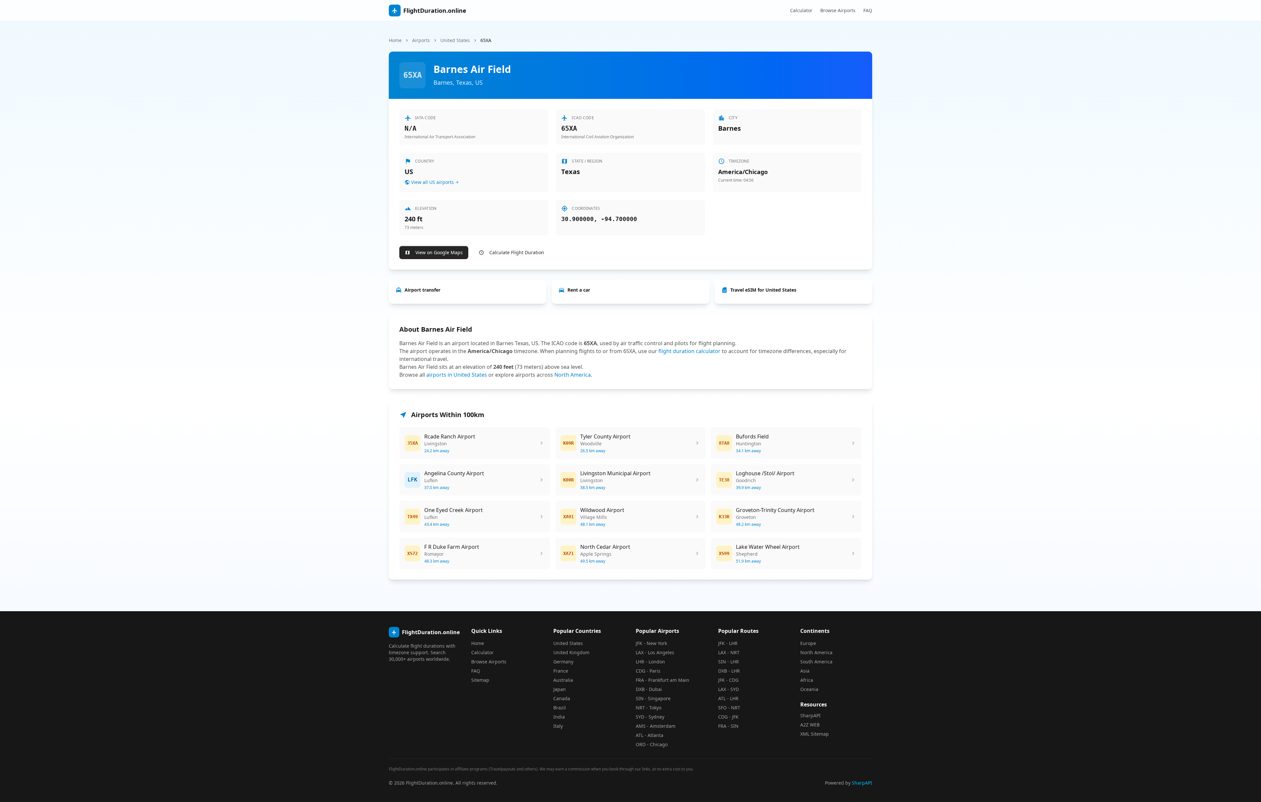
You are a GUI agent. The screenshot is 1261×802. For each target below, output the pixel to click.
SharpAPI (810, 715)
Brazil (559, 707)
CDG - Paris (648, 671)
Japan (559, 689)
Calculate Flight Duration (516, 252)
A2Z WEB (810, 725)
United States (455, 40)
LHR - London (650, 661)
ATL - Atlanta (649, 735)
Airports (421, 40)
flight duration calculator (689, 351)
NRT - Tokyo (648, 707)
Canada (561, 698)
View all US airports (432, 182)
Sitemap (480, 680)
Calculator (801, 10)
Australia (563, 680)
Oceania (809, 689)
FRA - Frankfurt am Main (662, 680)
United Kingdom (571, 652)
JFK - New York (651, 643)
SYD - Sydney (650, 717)
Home (395, 40)
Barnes (729, 128)
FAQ (867, 10)
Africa (806, 680)
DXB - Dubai (649, 689)
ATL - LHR (728, 698)
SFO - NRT (729, 707)
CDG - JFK (728, 717)
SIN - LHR (728, 661)
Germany (563, 661)
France (560, 671)
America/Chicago (743, 172)
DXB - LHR (729, 671)
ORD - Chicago (652, 744)
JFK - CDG (728, 680)
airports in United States (456, 374)
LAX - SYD (728, 689)
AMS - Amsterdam (655, 726)
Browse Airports (837, 10)
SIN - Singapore (653, 698)
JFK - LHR (728, 643)
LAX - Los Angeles (655, 652)
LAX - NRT (729, 652)
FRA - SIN (728, 726)
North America (572, 374)
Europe (808, 643)
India (559, 717)
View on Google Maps (439, 252)
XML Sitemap (814, 734)
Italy (558, 726)
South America (816, 661)
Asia (804, 671)
